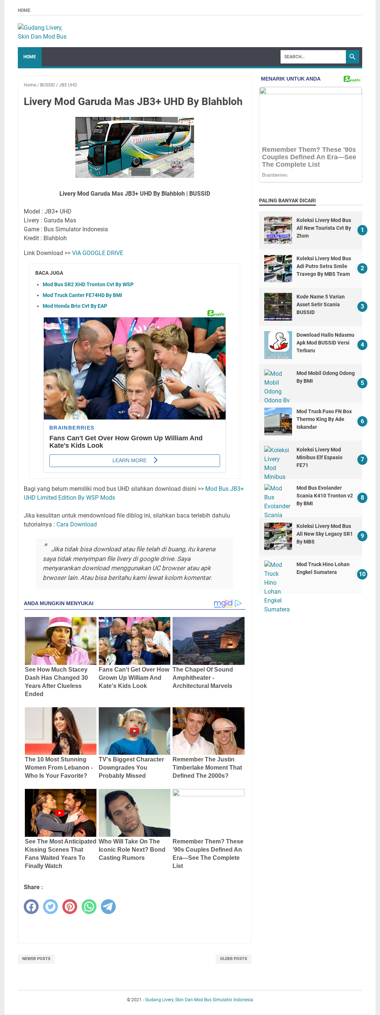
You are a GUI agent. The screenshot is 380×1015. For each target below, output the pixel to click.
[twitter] (50, 906)
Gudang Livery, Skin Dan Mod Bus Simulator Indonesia (199, 999)
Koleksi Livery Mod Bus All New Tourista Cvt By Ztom (324, 228)
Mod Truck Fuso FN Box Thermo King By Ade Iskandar (324, 419)
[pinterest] (69, 906)
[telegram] (108, 906)
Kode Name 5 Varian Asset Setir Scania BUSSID (321, 304)
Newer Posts (36, 958)
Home (24, 10)
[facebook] (31, 906)
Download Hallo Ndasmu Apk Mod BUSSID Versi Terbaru (325, 342)
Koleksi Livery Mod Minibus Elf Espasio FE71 (320, 457)
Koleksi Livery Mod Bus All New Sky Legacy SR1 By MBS (325, 534)
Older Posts (233, 958)
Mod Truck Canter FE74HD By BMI (82, 295)
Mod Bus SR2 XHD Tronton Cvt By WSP (88, 284)
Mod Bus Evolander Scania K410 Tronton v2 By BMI (325, 495)
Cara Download (76, 524)
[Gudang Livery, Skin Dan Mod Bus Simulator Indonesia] (45, 31)
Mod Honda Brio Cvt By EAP (75, 306)
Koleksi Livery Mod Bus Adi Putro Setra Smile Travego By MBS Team (324, 266)
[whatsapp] (89, 906)
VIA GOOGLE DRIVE (97, 253)
